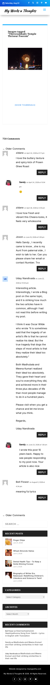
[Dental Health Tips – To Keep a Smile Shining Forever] (8, 563)
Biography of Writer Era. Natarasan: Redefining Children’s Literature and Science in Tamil (28, 575)
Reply (42, 172)
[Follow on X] (33, 2)
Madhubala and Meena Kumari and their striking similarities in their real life (24, 644)
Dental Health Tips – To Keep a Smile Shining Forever (27, 562)
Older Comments (14, 148)
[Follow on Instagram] (37, 2)
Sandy (22, 182)
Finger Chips (19, 540)
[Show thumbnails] (25, 105)
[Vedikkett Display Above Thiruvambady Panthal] (25, 59)
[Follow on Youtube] (45, 2)
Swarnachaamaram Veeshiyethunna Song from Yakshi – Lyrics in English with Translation (24, 633)
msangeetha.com (34, 669)
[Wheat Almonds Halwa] (8, 552)
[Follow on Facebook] (28, 2)
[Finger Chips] (8, 542)
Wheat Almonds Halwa (23, 551)
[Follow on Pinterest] (41, 2)
